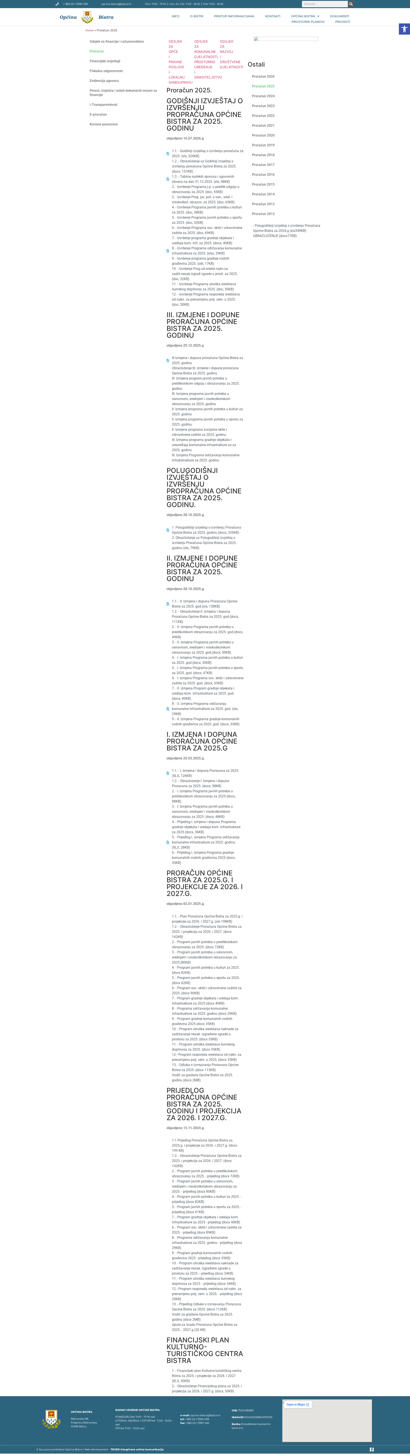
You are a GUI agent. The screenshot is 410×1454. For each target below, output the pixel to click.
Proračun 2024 (263, 96)
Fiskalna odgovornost (106, 71)
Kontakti (272, 16)
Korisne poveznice (104, 124)
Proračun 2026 (263, 76)
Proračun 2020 (263, 135)
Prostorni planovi (308, 22)
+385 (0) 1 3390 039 (197, 1419)
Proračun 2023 (263, 106)
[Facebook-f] (372, 1449)
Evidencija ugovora (104, 81)
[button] (404, 29)
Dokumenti (339, 16)
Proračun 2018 (263, 155)
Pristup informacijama (234, 16)
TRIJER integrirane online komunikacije (137, 1449)
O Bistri (196, 16)
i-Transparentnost (103, 105)
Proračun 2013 (263, 204)
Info (175, 16)
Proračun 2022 (263, 116)
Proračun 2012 (263, 214)
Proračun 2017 (263, 165)
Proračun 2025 (263, 86)
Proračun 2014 (263, 194)
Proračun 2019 (263, 145)
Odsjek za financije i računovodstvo (117, 41)
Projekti (342, 22)
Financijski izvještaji (105, 61)
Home (89, 30)
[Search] (351, 4)
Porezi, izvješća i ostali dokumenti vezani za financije (123, 93)
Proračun (97, 51)
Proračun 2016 (263, 175)
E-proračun (98, 114)
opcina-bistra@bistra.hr (205, 1415)
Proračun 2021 (263, 126)
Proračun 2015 (263, 184)
